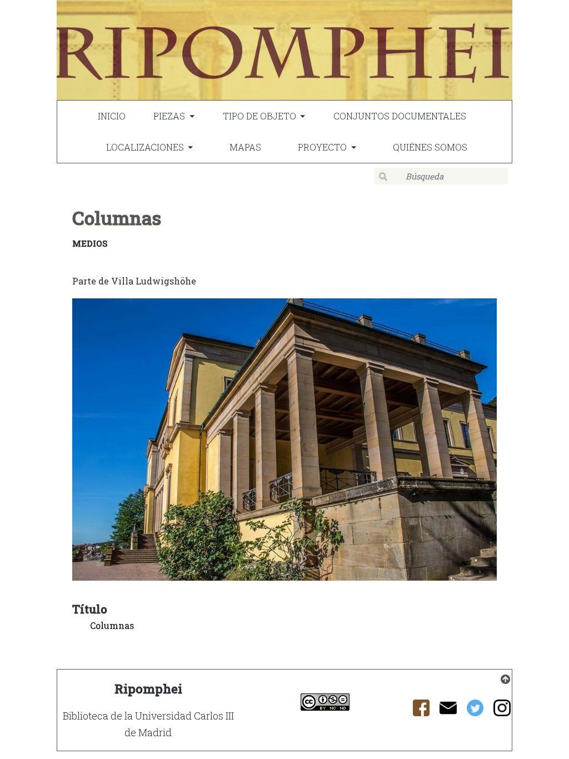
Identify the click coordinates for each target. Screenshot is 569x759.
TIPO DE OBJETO (259, 116)
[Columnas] (284, 441)
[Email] (448, 711)
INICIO (112, 116)
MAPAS (245, 147)
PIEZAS (169, 116)
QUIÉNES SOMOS (430, 147)
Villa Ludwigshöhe (153, 281)
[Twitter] (475, 711)
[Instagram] (502, 711)
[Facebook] (421, 711)
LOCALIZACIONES (145, 147)
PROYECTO (322, 147)
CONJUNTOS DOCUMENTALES (399, 116)
